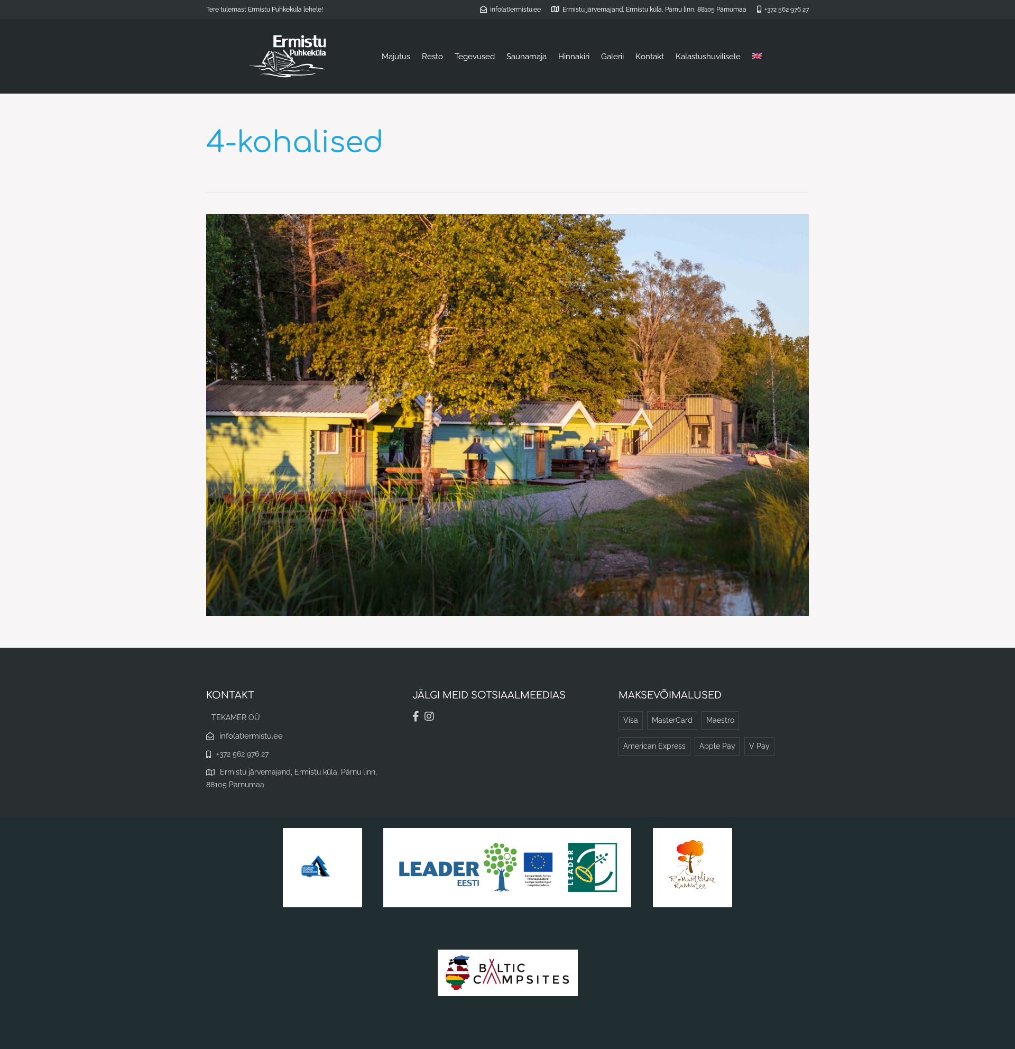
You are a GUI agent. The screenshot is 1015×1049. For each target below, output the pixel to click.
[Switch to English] (757, 56)
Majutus (396, 56)
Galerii (612, 56)
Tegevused (475, 56)
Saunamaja (526, 56)
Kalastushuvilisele (708, 56)
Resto (432, 56)
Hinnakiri (573, 56)
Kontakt (649, 56)
